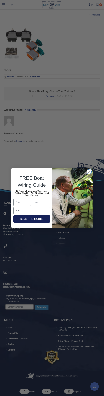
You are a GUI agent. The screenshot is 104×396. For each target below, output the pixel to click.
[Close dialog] (89, 171)
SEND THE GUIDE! (32, 218)
